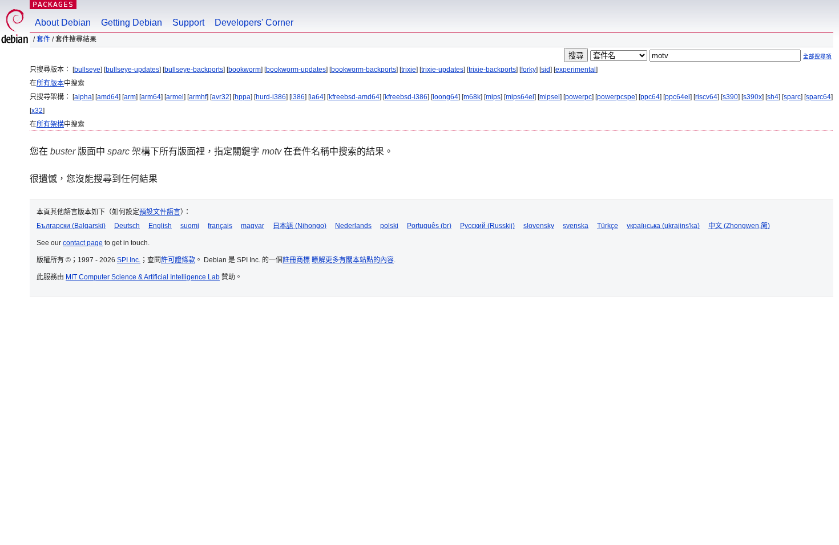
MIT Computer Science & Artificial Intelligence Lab (143, 277)
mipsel (549, 97)
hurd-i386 (271, 97)
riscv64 (706, 97)
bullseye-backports (193, 70)
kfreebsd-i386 (406, 97)
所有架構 (50, 124)
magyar (252, 226)
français (220, 226)
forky (528, 70)
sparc (792, 97)
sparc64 (818, 97)
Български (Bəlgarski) (71, 226)
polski (389, 226)
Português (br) (429, 226)
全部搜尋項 (817, 56)
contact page (83, 243)
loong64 (445, 97)
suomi (189, 226)
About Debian (63, 22)
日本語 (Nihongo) (299, 226)
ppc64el (677, 97)
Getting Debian (131, 22)
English (160, 226)
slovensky (538, 226)
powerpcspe (616, 97)
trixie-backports (492, 70)
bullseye (87, 70)
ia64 (317, 97)
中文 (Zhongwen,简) (739, 226)
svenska (575, 226)
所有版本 (50, 83)
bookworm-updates (296, 70)
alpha (83, 97)
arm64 (151, 97)
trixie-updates (442, 70)
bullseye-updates (132, 70)
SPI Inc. (128, 260)
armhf (198, 97)
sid (545, 70)
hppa (243, 97)
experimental (575, 70)
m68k (472, 97)
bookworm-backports (363, 70)
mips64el (520, 97)
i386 (298, 97)
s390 (730, 97)
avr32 (220, 97)
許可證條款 (178, 260)
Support (188, 22)
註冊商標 (296, 260)
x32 (37, 111)
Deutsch (127, 226)
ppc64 (650, 97)
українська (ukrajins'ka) (663, 226)
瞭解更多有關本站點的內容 (353, 260)
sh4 (773, 97)
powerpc (578, 97)
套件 (43, 39)
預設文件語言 (159, 212)
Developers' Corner (254, 22)
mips (493, 97)
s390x (752, 97)
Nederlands (353, 226)
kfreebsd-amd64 (354, 97)
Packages (53, 4)
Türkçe (607, 226)
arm (130, 97)
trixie (408, 70)
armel (175, 97)
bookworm (244, 70)
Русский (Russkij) (487, 226)
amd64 (108, 97)
